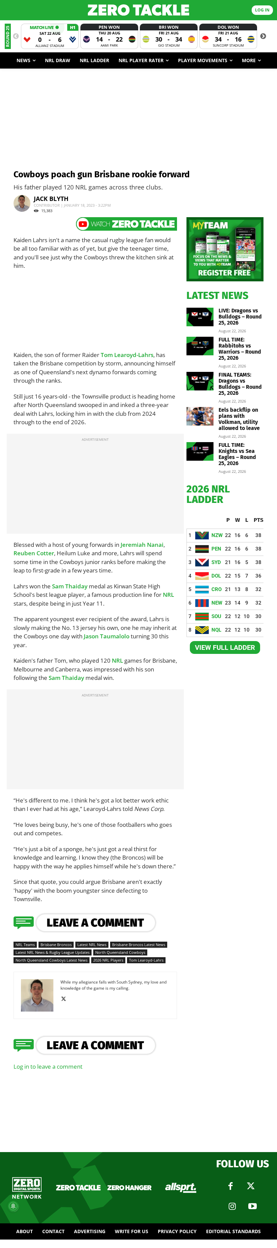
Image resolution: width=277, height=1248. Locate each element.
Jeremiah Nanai (142, 545)
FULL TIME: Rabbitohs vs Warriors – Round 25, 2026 (240, 348)
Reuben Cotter (34, 553)
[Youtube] (252, 1206)
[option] (50, 36)
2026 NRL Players (108, 960)
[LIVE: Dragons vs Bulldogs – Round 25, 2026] (199, 317)
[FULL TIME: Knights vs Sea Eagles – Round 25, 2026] (199, 451)
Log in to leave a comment (48, 1066)
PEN (216, 549)
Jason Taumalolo (106, 636)
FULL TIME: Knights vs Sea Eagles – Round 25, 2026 (237, 454)
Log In (262, 10)
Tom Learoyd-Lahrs (127, 355)
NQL (216, 630)
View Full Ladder (225, 647)
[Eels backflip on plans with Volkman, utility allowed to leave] (199, 416)
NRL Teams (25, 944)
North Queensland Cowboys (120, 952)
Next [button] (263, 36)
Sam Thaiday (69, 586)
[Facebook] (230, 1186)
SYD (216, 562)
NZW (217, 535)
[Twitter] (251, 1186)
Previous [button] (15, 36)
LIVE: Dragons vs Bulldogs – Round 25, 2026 (240, 316)
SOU (216, 616)
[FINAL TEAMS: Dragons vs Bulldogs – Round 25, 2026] (199, 381)
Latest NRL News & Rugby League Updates (53, 952)
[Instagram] (232, 1206)
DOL (216, 576)
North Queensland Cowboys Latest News (51, 960)
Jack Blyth (51, 199)
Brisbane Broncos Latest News (138, 944)
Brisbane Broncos (56, 944)
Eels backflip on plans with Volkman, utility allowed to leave (239, 419)
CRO (216, 589)
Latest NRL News (91, 944)
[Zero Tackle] (138, 10)
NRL (168, 594)
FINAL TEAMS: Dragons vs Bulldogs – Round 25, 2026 (240, 384)
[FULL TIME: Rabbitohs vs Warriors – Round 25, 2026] (199, 346)
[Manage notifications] (13, 1206)
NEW (216, 603)
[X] (66, 999)
